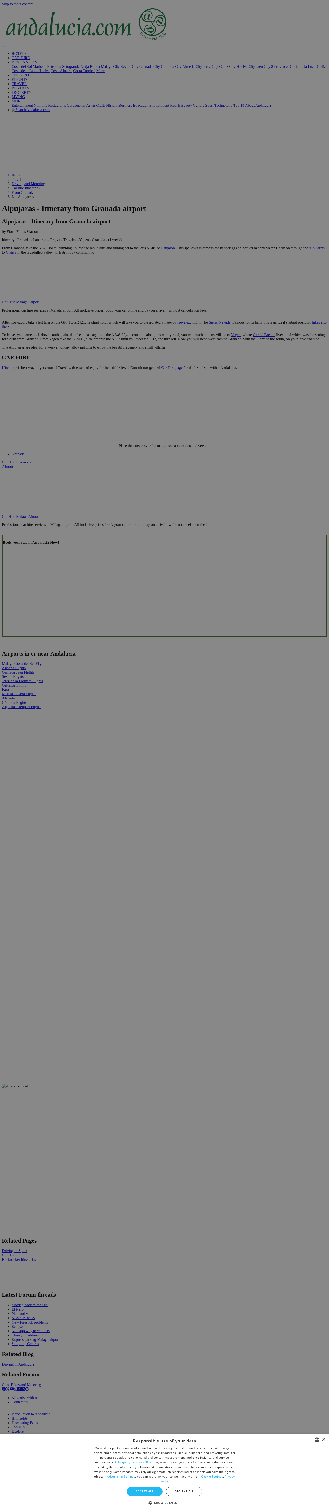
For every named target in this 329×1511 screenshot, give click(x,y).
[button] (164, 1502)
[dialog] (164, 1472)
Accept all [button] (145, 1491)
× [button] (323, 1439)
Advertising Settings (121, 1476)
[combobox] (317, 1439)
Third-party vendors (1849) (133, 1462)
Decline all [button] (184, 1491)
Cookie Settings (212, 1476)
